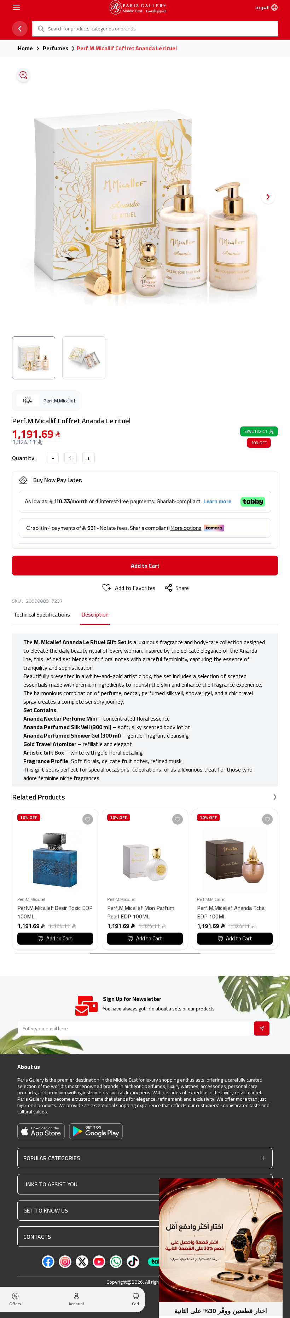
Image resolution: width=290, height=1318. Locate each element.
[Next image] (268, 197)
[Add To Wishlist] (87, 819)
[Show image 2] (83, 357)
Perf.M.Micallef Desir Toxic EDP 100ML (55, 912)
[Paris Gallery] (138, 7)
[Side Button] (16, 7)
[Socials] (48, 1261)
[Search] (40, 28)
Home (25, 48)
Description (95, 615)
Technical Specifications (41, 615)
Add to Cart (145, 565)
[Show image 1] (33, 357)
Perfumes (55, 48)
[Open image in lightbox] (23, 75)
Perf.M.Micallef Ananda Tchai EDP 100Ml (231, 912)
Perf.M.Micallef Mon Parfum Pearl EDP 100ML (140, 912)
